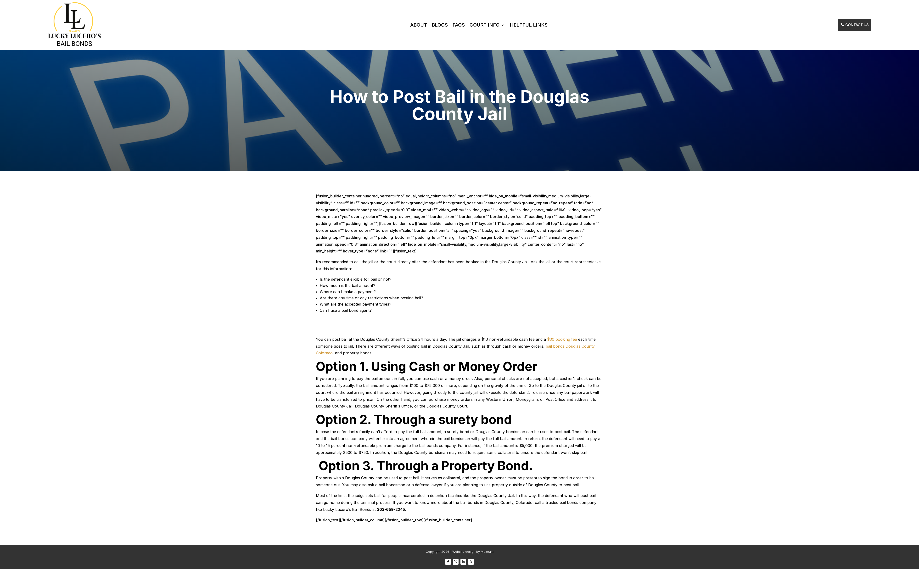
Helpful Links (529, 25)
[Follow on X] (456, 562)
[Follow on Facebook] (448, 562)
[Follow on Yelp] (471, 562)
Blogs (440, 25)
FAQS (459, 25)
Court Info (487, 25)
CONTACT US (855, 24)
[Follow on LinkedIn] (463, 562)
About (418, 25)
